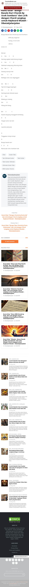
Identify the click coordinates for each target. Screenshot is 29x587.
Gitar (4, 155)
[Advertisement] (14, 572)
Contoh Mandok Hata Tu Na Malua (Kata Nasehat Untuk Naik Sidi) (18, 407)
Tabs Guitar (21, 158)
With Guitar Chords (8, 169)
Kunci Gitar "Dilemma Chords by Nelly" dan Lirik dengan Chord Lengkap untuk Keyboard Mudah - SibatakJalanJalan (13, 291)
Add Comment (10, 241)
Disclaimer (14, 546)
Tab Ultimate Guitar (8, 158)
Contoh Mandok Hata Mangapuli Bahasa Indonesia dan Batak (18, 361)
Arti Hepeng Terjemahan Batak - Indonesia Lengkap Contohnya (17, 436)
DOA (10, 448)
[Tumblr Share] (15, 30)
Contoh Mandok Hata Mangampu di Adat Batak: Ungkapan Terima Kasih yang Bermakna (18, 498)
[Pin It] (8, 30)
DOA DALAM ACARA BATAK (18, 448)
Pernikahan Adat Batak (17, 464)
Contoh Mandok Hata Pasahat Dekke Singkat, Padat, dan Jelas (17, 392)
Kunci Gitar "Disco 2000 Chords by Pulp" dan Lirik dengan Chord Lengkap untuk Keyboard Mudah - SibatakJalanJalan (13, 316)
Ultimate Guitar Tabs (9, 165)
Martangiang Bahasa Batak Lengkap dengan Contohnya (16, 451)
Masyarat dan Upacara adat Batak (19, 495)
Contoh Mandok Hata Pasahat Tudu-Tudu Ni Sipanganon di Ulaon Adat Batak (18, 467)
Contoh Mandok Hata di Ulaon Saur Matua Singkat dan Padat (17, 422)
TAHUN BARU (16, 480)
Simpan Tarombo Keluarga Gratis (13, 7)
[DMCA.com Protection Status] (14, 520)
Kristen (10, 480)
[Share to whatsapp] (18, 30)
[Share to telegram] (21, 30)
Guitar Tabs (12, 155)
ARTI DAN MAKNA (13, 434)
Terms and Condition (14, 550)
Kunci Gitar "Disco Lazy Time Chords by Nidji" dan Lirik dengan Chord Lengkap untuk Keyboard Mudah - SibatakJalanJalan (14, 266)
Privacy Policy (14, 548)
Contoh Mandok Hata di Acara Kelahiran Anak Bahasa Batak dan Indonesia (18, 376)
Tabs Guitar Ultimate (9, 162)
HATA (10, 359)
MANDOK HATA (15, 359)
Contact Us (14, 552)
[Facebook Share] (2, 30)
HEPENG (19, 434)
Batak (10, 389)
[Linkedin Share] (12, 30)
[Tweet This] (5, 30)
